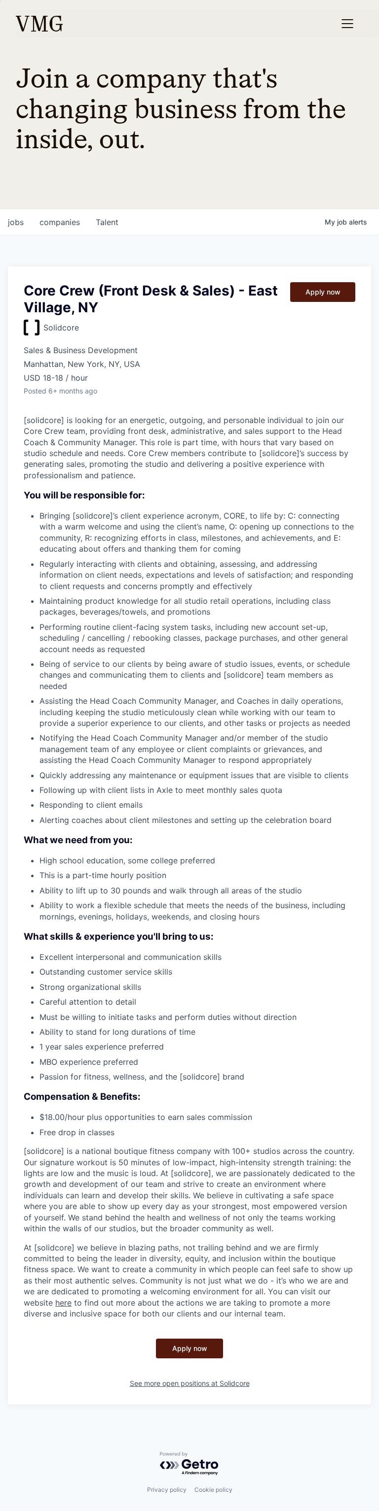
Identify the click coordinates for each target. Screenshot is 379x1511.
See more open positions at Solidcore (190, 1383)
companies (59, 222)
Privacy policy (167, 1489)
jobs (16, 222)
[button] (347, 23)
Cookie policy (213, 1489)
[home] (39, 24)
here (63, 1303)
